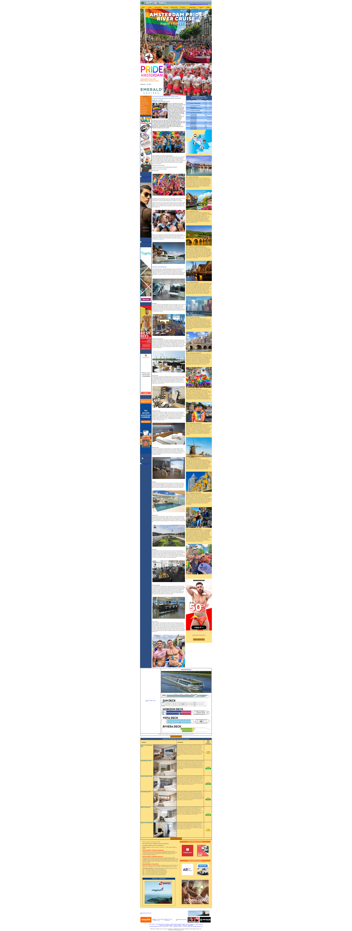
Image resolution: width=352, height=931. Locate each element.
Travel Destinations (168, 925)
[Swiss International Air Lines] (159, 903)
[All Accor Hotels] (187, 874)
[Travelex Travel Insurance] (170, 920)
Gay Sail (166, 7)
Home (143, 7)
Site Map (175, 926)
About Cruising (181, 924)
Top (150, 924)
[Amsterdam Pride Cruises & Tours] (152, 76)
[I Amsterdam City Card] (145, 912)
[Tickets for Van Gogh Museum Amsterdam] (145, 301)
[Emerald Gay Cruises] (151, 93)
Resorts (201, 7)
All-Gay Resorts (143, 112)
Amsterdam (208, 530)
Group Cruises (158, 7)
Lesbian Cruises (174, 7)
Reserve (142, 105)
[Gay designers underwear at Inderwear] (199, 630)
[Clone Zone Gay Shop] (193, 922)
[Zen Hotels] (203, 856)
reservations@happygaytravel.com (195, 926)
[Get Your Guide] (146, 458)
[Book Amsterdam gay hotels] (195, 903)
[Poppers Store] (145, 453)
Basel (190, 179)
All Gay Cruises (143, 98)
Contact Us (185, 926)
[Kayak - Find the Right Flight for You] (158, 920)
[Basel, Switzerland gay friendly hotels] (187, 856)
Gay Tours (182, 7)
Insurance (185, 925)
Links (171, 926)
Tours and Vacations (190, 924)
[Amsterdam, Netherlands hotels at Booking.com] (203, 874)
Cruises (149, 7)
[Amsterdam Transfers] (181, 919)
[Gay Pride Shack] (145, 171)
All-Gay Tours (143, 113)
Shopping (190, 925)
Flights (208, 7)
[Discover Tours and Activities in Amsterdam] (145, 394)
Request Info (165, 926)
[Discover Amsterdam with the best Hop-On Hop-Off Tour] (146, 178)
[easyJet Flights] (145, 922)
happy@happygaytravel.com (155, 926)
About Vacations (199, 924)
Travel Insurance (143, 108)
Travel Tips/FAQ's (177, 925)
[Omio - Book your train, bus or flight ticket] (146, 242)
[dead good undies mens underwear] (145, 349)
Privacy (180, 926)
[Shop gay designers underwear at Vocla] (145, 237)
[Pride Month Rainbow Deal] (198, 635)
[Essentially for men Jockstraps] (146, 464)
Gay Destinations (143, 110)
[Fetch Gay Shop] (205, 922)
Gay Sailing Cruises (144, 103)
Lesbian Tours (192, 7)
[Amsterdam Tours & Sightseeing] (198, 915)
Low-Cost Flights (143, 107)
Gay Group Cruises (144, 102)
